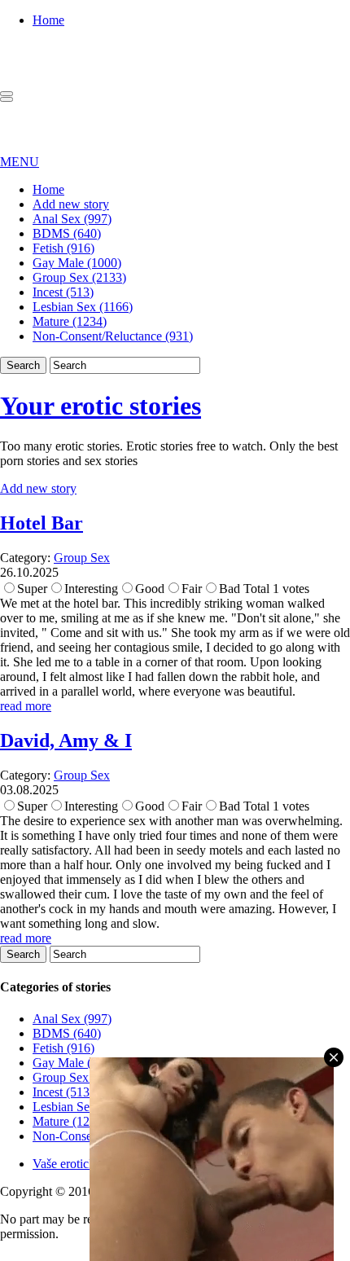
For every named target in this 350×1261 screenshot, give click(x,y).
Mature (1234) (70, 321)
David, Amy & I (66, 740)
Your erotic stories (100, 405)
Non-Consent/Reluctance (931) (113, 336)
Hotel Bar (41, 523)
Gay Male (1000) (77, 263)
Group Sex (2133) (79, 277)
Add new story (71, 204)
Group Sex (82, 558)
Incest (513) (63, 292)
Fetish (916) (63, 248)
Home (48, 20)
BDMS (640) (67, 233)
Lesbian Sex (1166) (83, 307)
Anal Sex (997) (72, 219)
